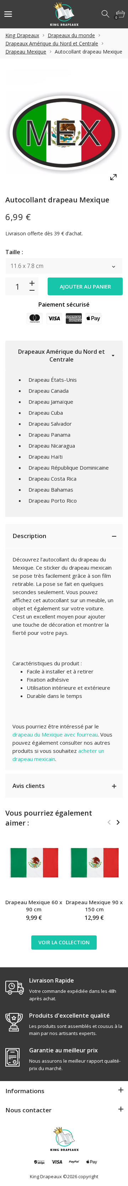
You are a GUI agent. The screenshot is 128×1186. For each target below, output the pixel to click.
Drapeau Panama (49, 434)
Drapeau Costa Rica (52, 478)
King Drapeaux (22, 35)
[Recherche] (106, 14)
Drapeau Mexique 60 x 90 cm (33, 906)
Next (118, 822)
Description (29, 536)
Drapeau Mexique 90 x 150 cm (94, 906)
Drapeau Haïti (45, 456)
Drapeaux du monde (71, 35)
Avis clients (28, 786)
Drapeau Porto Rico (52, 500)
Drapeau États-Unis (52, 379)
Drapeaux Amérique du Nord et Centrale (51, 43)
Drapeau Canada (48, 390)
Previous (109, 822)
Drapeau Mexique (25, 51)
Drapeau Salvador (50, 423)
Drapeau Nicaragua (51, 445)
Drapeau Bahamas (50, 489)
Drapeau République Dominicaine (68, 467)
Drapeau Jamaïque (50, 401)
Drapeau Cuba (45, 412)
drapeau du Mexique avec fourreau (55, 734)
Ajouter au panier (85, 286)
